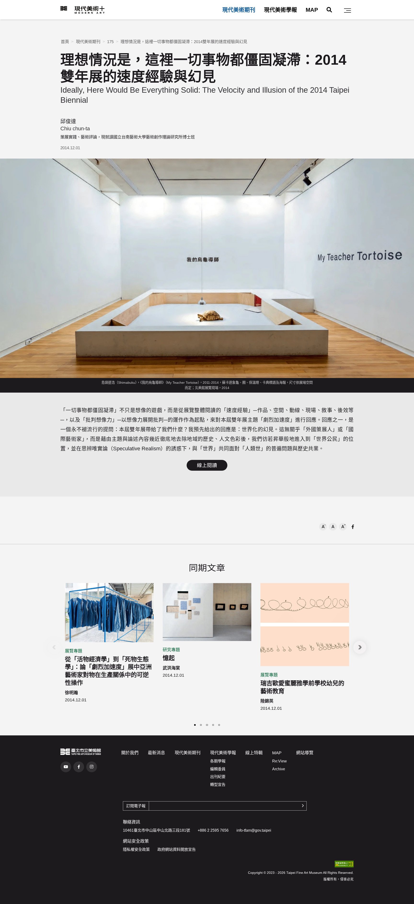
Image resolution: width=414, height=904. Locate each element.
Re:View (279, 761)
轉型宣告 (217, 784)
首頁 (65, 42)
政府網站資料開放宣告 (176, 849)
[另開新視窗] (80, 752)
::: (56, 8)
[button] (348, 11)
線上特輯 (254, 752)
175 (110, 42)
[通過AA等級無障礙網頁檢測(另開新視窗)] (344, 864)
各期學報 (217, 761)
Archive (278, 769)
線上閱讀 (207, 465)
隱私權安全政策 (136, 849)
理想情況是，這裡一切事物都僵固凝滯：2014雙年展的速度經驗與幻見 (184, 42)
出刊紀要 (217, 776)
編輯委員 (217, 769)
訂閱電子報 (135, 806)
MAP (312, 10)
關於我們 (129, 752)
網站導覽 (304, 752)
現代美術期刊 (238, 10)
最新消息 (156, 752)
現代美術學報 (280, 10)
